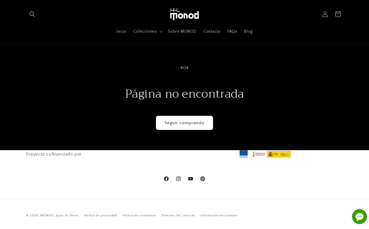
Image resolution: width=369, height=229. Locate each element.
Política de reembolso (139, 215)
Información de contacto (218, 215)
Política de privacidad (100, 215)
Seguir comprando (184, 122)
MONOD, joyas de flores (59, 215)
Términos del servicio (178, 215)
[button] (32, 14)
